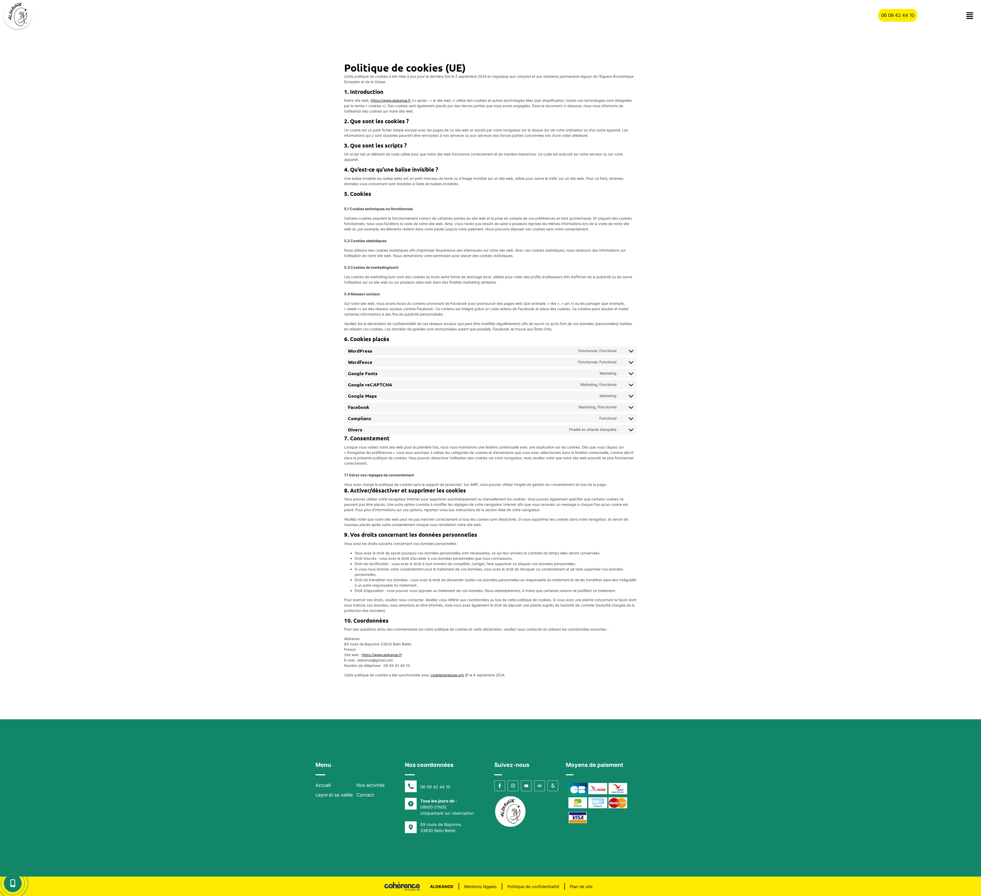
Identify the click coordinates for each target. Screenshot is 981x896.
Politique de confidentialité (533, 886)
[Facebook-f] (499, 785)
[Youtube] (526, 785)
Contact (365, 795)
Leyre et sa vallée (334, 795)
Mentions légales (480, 886)
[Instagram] (513, 785)
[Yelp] (552, 785)
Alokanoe (441, 886)
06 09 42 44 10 (435, 786)
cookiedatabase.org (447, 675)
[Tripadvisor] (539, 785)
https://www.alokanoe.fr (391, 100)
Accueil (323, 785)
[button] (897, 15)
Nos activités (370, 785)
